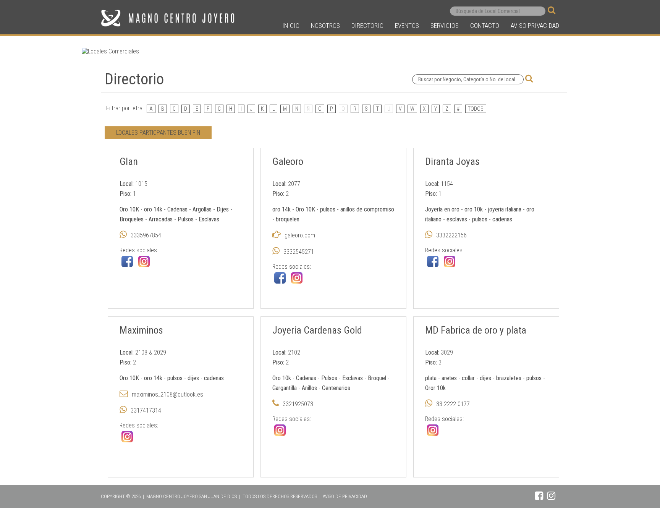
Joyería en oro (442, 209)
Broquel (377, 378)
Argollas (202, 209)
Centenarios (336, 388)
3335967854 (146, 235)
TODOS (476, 109)
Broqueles (132, 219)
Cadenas (177, 209)
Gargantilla (284, 388)
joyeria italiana (505, 209)
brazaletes (509, 378)
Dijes (223, 209)
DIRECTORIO (367, 25)
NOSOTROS (325, 25)
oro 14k (153, 209)
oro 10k (474, 209)
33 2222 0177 (453, 404)
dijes (193, 378)
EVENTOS (407, 25)
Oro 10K (129, 209)
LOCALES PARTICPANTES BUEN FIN (158, 132)
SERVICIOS (444, 25)
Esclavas (209, 219)
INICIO (290, 25)
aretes (449, 378)
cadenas (502, 219)
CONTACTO (484, 25)
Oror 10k (435, 388)
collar (468, 378)
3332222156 (451, 235)
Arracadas (161, 219)
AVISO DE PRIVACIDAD (345, 496)
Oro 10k (281, 378)
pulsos (327, 209)
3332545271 (298, 251)
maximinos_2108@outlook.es (167, 394)
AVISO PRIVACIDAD (535, 25)
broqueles (287, 219)
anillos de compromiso (367, 209)
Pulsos (186, 219)
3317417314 (146, 410)
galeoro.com (300, 235)
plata (431, 378)
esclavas (457, 219)
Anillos (309, 388)
